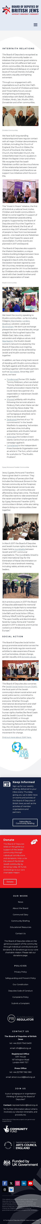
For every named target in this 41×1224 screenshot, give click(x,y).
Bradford (6, 324)
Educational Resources (20, 927)
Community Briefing (20, 921)
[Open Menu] (36, 24)
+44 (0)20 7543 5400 (22, 1043)
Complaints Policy (20, 997)
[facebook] (4, 1183)
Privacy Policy (20, 972)
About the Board (20, 908)
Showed (11, 399)
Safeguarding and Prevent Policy (20, 978)
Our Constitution (20, 984)
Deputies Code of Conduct (20, 991)
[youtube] (30, 1183)
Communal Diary (20, 915)
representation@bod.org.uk (25, 1105)
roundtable (19, 549)
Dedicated (12, 420)
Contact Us (20, 933)
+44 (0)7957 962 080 (22, 1072)
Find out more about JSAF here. (16, 737)
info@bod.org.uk (23, 1048)
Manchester (16, 321)
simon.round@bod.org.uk (23, 1077)
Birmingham (8, 327)
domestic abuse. (28, 657)
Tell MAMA (14, 372)
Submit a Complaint (21, 1003)
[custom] (4, 1189)
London (26, 321)
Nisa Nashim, (7, 341)
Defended (12, 437)
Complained (12, 445)
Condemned (13, 379)
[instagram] (17, 1183)
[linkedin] (23, 1183)
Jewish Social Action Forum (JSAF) (21, 687)
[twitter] (11, 1183)
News (20, 902)
